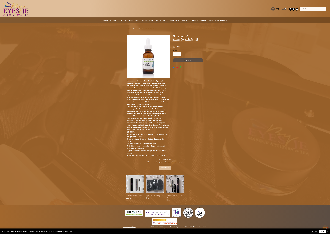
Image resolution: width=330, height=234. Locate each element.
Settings (314, 231)
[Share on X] (184, 67)
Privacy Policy (68, 231)
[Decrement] (174, 54)
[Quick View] (135, 184)
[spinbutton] (176, 54)
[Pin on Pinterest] (177, 67)
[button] (284, 9)
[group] (165, 188)
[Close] (328, 231)
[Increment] (179, 54)
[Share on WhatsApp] (180, 67)
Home (129, 29)
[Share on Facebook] (174, 67)
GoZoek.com (167, 228)
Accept (322, 231)
